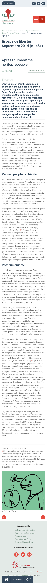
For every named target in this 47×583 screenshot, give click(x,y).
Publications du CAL (23, 539)
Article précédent (4, 518)
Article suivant (43, 517)
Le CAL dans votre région (25, 530)
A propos (32, 572)
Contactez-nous (20, 536)
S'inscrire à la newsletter (24, 542)
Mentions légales (13, 575)
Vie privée (24, 575)
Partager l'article (36, 71)
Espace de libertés (16, 31)
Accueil (4, 31)
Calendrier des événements (25, 533)
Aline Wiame (10, 71)
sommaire (17, 579)
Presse (39, 572)
